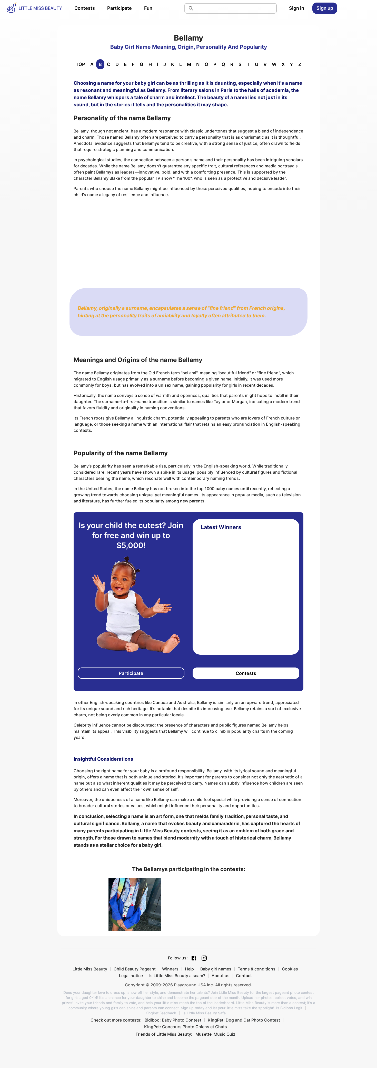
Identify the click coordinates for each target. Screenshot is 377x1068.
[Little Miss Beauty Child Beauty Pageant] (34, 8)
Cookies (290, 969)
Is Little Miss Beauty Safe (204, 1013)
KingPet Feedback (160, 1013)
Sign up (324, 8)
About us (221, 976)
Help (189, 969)
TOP (80, 64)
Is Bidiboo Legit (289, 1008)
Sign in (296, 8)
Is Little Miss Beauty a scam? (177, 976)
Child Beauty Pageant (135, 969)
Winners (170, 969)
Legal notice (131, 976)
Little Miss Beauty (90, 969)
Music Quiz (224, 1034)
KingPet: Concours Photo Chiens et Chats (185, 1027)
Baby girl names (215, 969)
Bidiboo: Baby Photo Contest (173, 1020)
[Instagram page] (204, 958)
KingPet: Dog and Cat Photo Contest (244, 1020)
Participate (119, 8)
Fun (148, 8)
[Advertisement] (188, 238)
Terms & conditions (256, 969)
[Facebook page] (194, 958)
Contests (84, 8)
